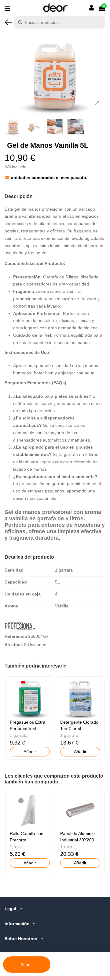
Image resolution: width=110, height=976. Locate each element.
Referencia (16, 636)
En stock (14, 644)
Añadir (26, 964)
